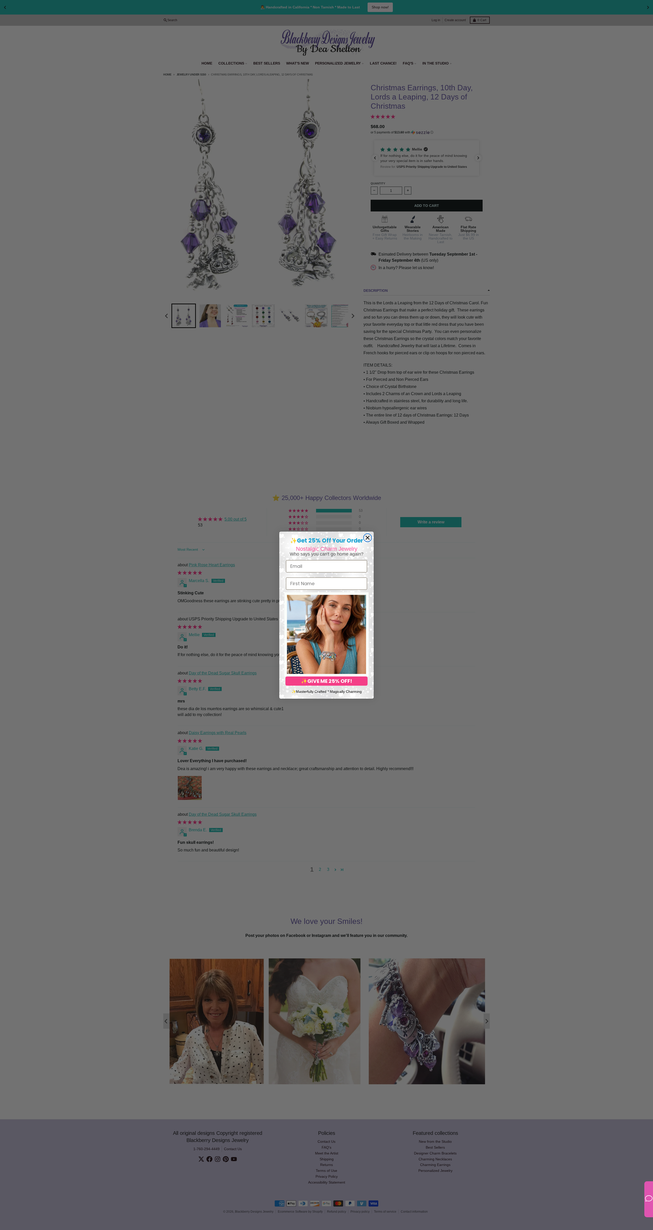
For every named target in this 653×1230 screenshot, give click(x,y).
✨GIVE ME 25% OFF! (326, 681)
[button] (326, 634)
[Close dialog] (367, 538)
